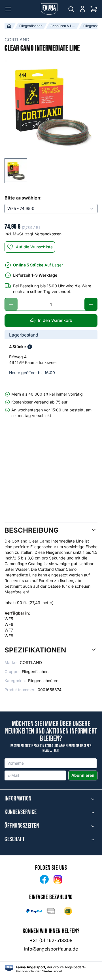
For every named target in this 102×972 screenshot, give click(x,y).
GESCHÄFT (15, 839)
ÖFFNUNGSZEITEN (22, 826)
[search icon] (71, 9)
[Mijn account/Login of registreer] (82, 9)
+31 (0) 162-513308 (51, 940)
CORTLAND (17, 39)
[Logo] (49, 9)
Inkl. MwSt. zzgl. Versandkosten (33, 233)
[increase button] (90, 304)
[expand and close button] (92, 798)
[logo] (9, 968)
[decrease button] (11, 304)
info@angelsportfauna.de (51, 949)
